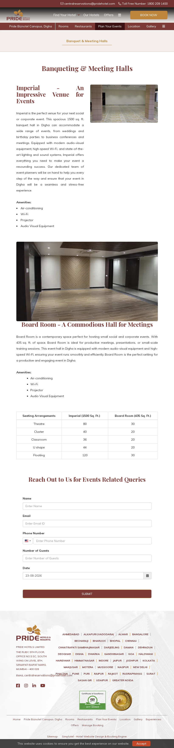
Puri (87, 673)
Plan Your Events (110, 26)
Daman (128, 647)
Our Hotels (91, 15)
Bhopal (115, 640)
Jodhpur (132, 660)
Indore (103, 660)
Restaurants (83, 26)
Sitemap (52, 736)
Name (27, 498)
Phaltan (62, 673)
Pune (75, 673)
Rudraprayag (132, 673)
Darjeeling (111, 647)
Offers (109, 15)
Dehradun (145, 647)
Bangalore (140, 634)
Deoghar (64, 654)
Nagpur (123, 667)
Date (26, 568)
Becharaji (81, 640)
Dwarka (94, 654)
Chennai (130, 640)
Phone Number (34, 533)
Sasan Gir (85, 680)
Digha (79, 654)
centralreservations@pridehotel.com (89, 4)
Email (27, 516)
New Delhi (140, 667)
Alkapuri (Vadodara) (99, 634)
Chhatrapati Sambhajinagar (79, 647)
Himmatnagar (84, 660)
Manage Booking (92, 725)
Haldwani (146, 654)
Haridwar (63, 660)
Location (134, 26)
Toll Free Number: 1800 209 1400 (144, 4)
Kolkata (149, 660)
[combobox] (27, 541)
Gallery (151, 26)
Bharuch (99, 640)
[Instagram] (26, 685)
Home (17, 719)
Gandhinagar (114, 654)
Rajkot (113, 673)
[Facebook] (18, 685)
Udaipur (102, 680)
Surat (150, 673)
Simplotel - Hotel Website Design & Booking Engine (94, 736)
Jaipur (117, 660)
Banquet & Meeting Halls (87, 41)
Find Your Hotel (64, 15)
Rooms (64, 26)
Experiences (153, 719)
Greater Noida (122, 680)
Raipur (99, 673)
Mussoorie (105, 667)
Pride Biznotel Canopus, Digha (30, 26)
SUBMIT (87, 594)
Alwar (123, 634)
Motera (87, 667)
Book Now (148, 15)
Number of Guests (36, 551)
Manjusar (71, 667)
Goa (131, 654)
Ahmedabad (70, 634)
